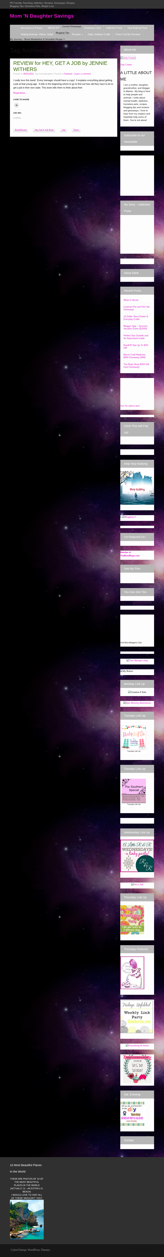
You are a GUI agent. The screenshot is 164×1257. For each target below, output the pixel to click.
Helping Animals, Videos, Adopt (37, 34)
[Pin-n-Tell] (137, 884)
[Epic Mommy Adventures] (137, 702)
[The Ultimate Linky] (137, 660)
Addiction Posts (114, 27)
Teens (76, 130)
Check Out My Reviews (127, 34)
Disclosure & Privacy (32, 27)
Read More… (20, 93)
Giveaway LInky (92, 27)
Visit (130, 406)
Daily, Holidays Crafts (99, 34)
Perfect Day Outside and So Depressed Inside (135, 336)
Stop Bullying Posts (137, 27)
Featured (68, 74)
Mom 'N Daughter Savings (42, 16)
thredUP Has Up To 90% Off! (135, 346)
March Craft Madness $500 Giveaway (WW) (134, 356)
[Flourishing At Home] (137, 1045)
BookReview (21, 130)
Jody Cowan (126, 64)
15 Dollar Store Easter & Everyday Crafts (135, 317)
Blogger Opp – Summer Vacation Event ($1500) (135, 327)
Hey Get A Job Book (44, 130)
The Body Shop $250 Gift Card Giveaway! (136, 365)
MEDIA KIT (54, 27)
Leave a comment (82, 74)
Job (63, 130)
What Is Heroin (131, 300)
